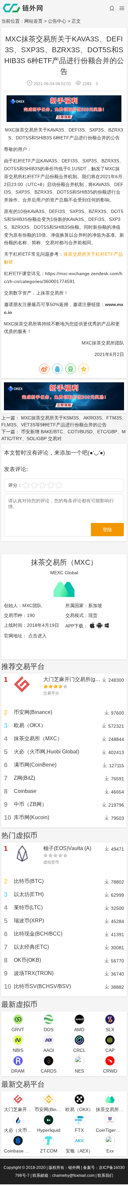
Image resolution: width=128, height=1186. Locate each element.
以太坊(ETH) (29, 894)
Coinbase (25, 791)
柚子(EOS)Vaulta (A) (67, 848)
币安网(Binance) (33, 712)
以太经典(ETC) (31, 947)
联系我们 (105, 1175)
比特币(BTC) (29, 881)
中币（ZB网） (30, 804)
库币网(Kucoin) (31, 817)
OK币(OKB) (27, 960)
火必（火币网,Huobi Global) (46, 751)
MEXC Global (64, 572)
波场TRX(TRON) (33, 973)
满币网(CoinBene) (35, 765)
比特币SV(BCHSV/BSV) (42, 986)
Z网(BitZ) (24, 778)
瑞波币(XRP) (29, 920)
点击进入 (37, 635)
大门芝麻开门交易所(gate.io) (76, 679)
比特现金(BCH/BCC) (38, 934)
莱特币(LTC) (28, 907)
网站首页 (33, 21)
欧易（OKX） (30, 725)
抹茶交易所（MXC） (64, 562)
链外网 (74, 1167)
